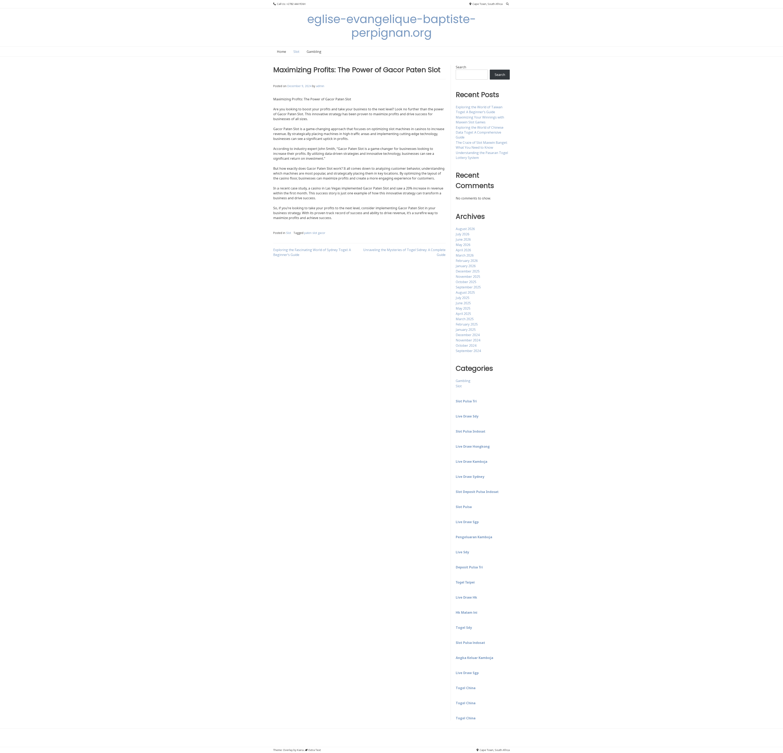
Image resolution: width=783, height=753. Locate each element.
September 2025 (468, 287)
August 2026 (465, 229)
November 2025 (468, 276)
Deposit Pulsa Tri (469, 567)
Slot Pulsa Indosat (470, 431)
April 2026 (463, 250)
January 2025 (466, 329)
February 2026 (467, 260)
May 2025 (463, 308)
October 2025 (466, 282)
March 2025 (465, 319)
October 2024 (466, 345)
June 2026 (463, 239)
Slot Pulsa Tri (466, 401)
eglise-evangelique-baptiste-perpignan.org (391, 26)
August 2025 (465, 292)
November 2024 (468, 340)
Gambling (314, 51)
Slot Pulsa (464, 507)
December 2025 (468, 271)
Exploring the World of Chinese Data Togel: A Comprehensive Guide (479, 132)
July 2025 (462, 298)
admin (320, 86)
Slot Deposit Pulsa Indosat (477, 491)
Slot (296, 51)
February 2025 (467, 324)
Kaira (300, 750)
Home (281, 51)
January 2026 (466, 266)
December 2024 (468, 335)
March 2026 (465, 255)
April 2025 (463, 313)
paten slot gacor (314, 233)
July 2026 (462, 234)
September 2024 (468, 351)
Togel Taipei (465, 582)
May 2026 (463, 245)
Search (461, 67)
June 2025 (463, 303)
